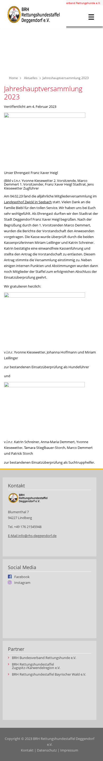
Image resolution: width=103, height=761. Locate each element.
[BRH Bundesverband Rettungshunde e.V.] (33, 14)
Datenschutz (47, 750)
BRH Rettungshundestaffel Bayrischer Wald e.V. (49, 674)
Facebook (22, 576)
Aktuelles (31, 78)
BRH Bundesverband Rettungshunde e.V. (75, 3)
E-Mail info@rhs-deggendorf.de (32, 535)
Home (13, 78)
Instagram (22, 582)
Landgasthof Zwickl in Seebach (28, 202)
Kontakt (27, 750)
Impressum (69, 750)
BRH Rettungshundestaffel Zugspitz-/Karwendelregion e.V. (36, 666)
